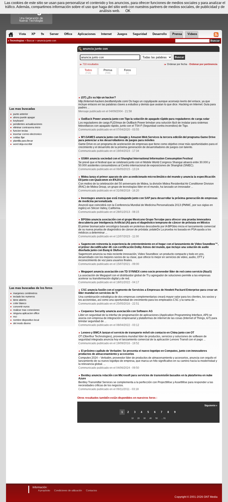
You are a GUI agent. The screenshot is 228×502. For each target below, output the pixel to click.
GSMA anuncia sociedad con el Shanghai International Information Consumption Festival (137, 158)
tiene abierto (19, 300)
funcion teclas (20, 130)
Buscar (31, 40)
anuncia (88, 48)
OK (127, 11)
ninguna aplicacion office (26, 313)
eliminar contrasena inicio (26, 127)
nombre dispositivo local (26, 320)
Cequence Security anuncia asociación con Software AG (117, 311)
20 (138, 418)
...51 (163, 418)
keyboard (18, 120)
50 (156, 418)
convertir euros (21, 306)
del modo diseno (22, 323)
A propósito (44, 490)
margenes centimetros (25, 293)
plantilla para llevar (23, 140)
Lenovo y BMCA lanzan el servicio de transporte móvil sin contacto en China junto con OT (137, 332)
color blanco (19, 303)
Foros (127, 70)
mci (15, 316)
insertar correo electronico (27, 134)
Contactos (91, 490)
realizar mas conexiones (26, 310)
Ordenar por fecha (177, 64)
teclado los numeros (24, 296)
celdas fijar (19, 137)
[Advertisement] (41, 76)
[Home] (11, 34)
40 (150, 418)
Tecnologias (17, 40)
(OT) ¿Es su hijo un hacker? (98, 97)
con (105, 48)
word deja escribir (22, 144)
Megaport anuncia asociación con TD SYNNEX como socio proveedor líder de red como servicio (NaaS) (146, 271)
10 (132, 418)
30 (144, 418)
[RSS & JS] (216, 34)
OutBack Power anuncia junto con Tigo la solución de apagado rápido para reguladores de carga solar (145, 118)
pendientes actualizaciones (27, 124)
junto (98, 48)
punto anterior (20, 114)
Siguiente (210, 405)
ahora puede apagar (24, 117)
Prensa (108, 70)
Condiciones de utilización (68, 490)
